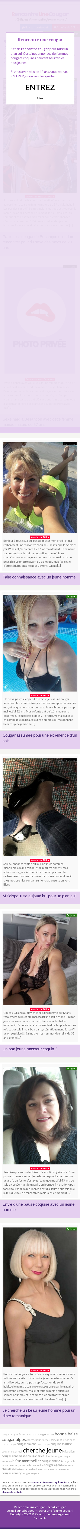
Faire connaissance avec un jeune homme (39, 577)
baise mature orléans (63, 1440)
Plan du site (40, 1518)
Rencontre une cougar (29, 1507)
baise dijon (68, 1451)
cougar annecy (12, 1473)
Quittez (40, 98)
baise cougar (43, 1444)
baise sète (67, 1465)
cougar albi (68, 1461)
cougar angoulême (13, 1434)
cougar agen (52, 1465)
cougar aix (30, 1434)
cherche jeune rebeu (38, 1440)
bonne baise (66, 1433)
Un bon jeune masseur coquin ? (30, 1049)
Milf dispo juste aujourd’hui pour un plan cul (39, 896)
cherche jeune (42, 1450)
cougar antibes (52, 1461)
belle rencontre (35, 1465)
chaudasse (9, 1469)
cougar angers (30, 1473)
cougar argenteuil (12, 1451)
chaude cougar (53, 1456)
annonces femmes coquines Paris (50, 1482)
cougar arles (36, 1456)
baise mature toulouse (29, 1469)
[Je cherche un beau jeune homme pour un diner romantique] (40, 1298)
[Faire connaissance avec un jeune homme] (40, 488)
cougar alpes (14, 1439)
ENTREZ (40, 87)
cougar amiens (26, 1444)
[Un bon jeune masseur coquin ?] (40, 960)
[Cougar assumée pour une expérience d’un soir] (40, 644)
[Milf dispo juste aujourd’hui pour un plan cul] (40, 808)
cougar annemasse (14, 1456)
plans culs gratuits (12, 1491)
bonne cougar (9, 1444)
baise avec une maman (56, 1469)
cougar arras (45, 1434)
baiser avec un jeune (13, 1465)
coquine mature (61, 1444)
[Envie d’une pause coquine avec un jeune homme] (40, 1117)
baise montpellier (26, 1460)
